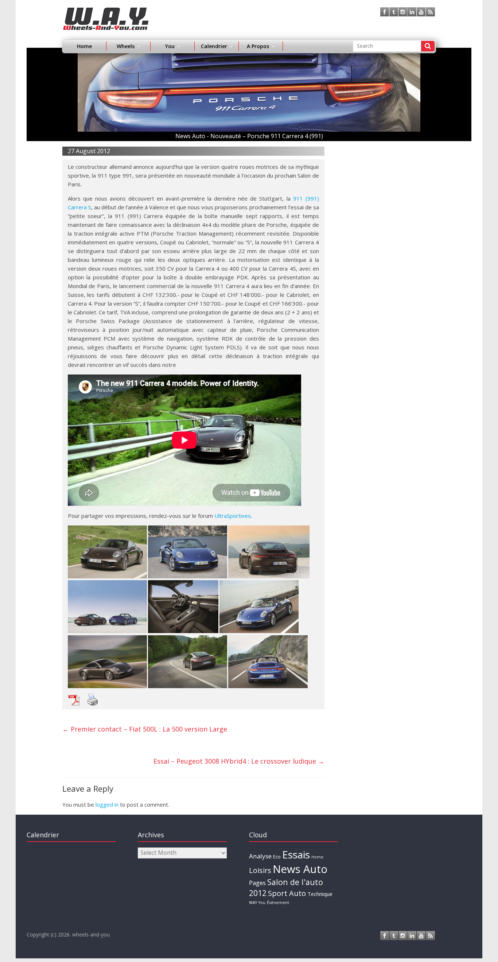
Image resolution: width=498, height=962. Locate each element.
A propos (258, 46)
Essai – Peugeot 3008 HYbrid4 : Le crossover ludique (238, 761)
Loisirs (260, 870)
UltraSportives (232, 515)
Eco (277, 856)
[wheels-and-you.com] (106, 12)
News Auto (300, 869)
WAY (253, 902)
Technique (319, 893)
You (261, 902)
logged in (107, 804)
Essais (296, 854)
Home (84, 46)
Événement (278, 902)
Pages (257, 883)
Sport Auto (287, 893)
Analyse (260, 856)
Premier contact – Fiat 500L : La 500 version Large (144, 729)
